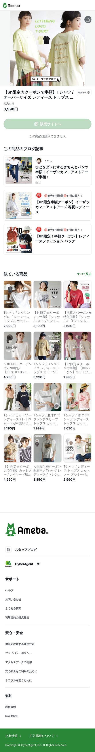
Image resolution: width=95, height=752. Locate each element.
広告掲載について (42, 736)
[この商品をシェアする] (87, 19)
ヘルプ (9, 590)
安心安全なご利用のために (21, 671)
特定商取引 (12, 716)
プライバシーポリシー (18, 653)
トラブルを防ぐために (18, 680)
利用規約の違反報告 (17, 617)
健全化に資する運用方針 (19, 644)
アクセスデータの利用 (18, 662)
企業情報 (11, 736)
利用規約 (10, 707)
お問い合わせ (13, 599)
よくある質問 (13, 608)
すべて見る (84, 274)
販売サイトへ (50, 124)
